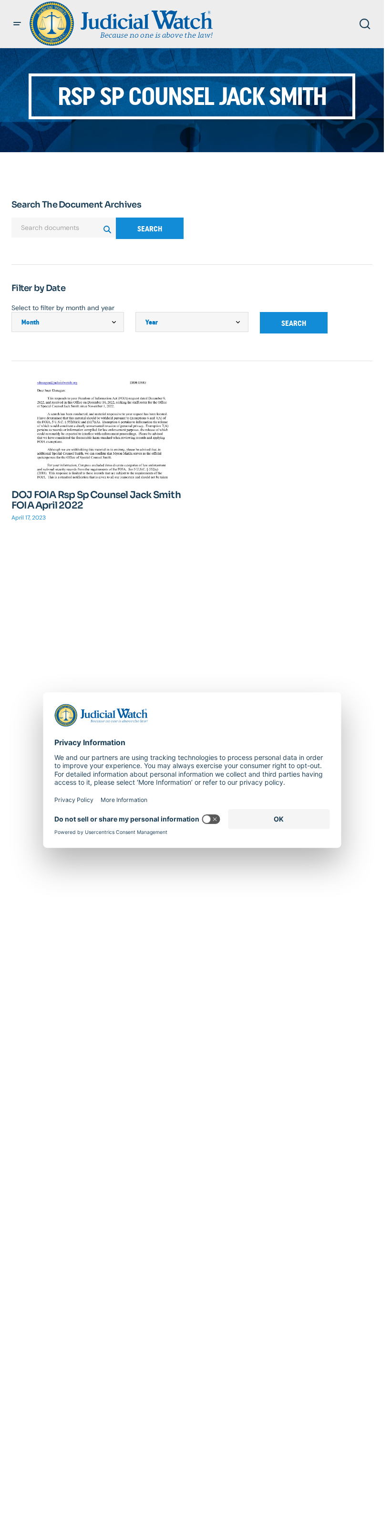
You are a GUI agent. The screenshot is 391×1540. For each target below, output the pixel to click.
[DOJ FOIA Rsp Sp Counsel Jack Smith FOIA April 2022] (98, 429)
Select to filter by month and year (62, 307)
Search (149, 228)
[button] (17, 24)
